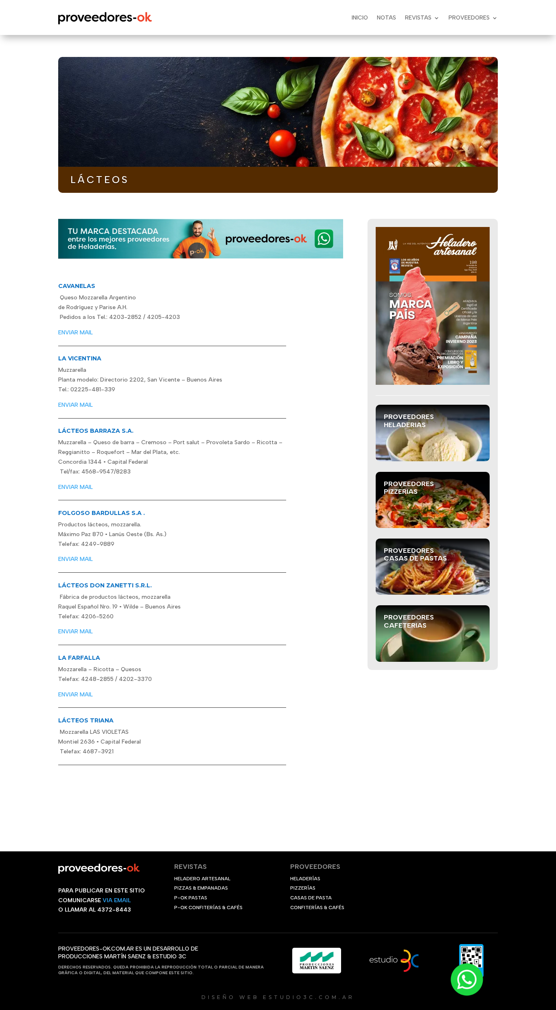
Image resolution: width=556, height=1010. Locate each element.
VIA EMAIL (117, 900)
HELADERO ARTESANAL (202, 878)
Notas (386, 17)
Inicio (360, 17)
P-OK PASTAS (190, 898)
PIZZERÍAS (302, 888)
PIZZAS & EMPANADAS (201, 888)
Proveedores (469, 17)
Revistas (418, 17)
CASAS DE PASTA (311, 898)
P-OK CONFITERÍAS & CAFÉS (208, 907)
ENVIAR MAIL (75, 332)
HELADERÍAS (305, 878)
